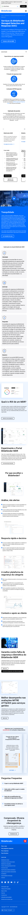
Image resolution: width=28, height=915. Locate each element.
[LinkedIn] (8, 882)
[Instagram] (14, 882)
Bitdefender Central (5, 860)
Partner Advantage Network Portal (8, 865)
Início (2, 15)
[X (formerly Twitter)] (5, 882)
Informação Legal (4, 886)
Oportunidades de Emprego (6, 875)
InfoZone (3, 877)
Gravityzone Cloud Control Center (8, 862)
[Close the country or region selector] (26, 2)
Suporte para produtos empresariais (8, 871)
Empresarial (7, 15)
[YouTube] (11, 882)
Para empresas (4, 850)
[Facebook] (2, 882)
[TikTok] (17, 882)
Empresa (3, 893)
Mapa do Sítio (4, 891)
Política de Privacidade (5, 888)
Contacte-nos (4, 895)
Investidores (3, 873)
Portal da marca (4, 867)
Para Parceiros (4, 853)
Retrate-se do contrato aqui (6, 899)
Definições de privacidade (6, 897)
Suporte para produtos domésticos (8, 869)
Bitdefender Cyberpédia (6, 863)
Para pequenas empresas (7, 848)
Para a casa (4, 846)
